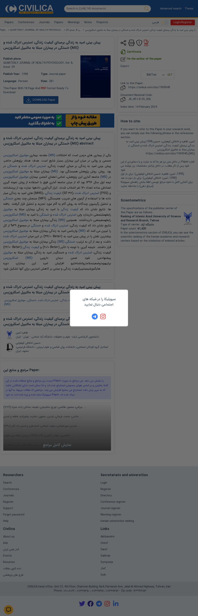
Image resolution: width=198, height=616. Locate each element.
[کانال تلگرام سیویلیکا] (95, 316)
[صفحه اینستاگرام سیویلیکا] (103, 316)
